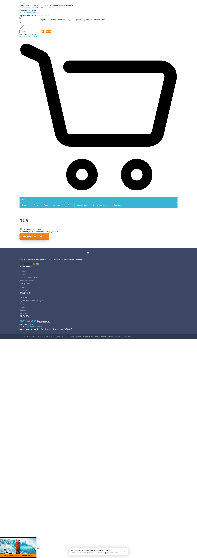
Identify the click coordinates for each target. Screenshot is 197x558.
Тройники (23, 310)
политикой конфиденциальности (106, 553)
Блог (70, 205)
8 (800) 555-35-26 (27, 15)
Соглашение (127, 336)
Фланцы (22, 313)
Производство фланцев (53, 205)
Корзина (22, 274)
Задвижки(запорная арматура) (31, 301)
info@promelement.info (28, 13)
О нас (36, 205)
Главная (25, 205)
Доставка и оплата (100, 205)
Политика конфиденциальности (111, 336)
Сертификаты (82, 205)
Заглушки (23, 298)
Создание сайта (26, 264)
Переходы (23, 307)
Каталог (25, 200)
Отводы (22, 304)
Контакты (117, 205)
